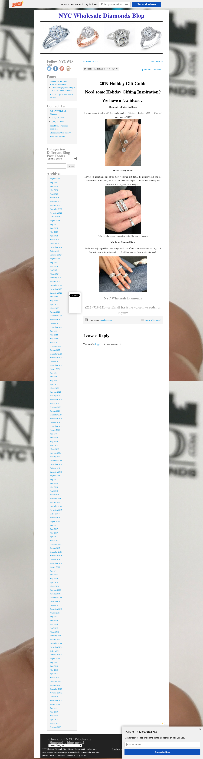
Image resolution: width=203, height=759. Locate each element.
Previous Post (90, 61)
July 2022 (53, 331)
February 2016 (55, 590)
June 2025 (54, 228)
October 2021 (55, 361)
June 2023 (54, 296)
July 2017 (53, 525)
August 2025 (55, 220)
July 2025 (53, 224)
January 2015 (55, 639)
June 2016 (54, 574)
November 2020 (56, 399)
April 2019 (54, 445)
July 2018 (53, 479)
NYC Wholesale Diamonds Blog (101, 15)
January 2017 (55, 548)
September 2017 (56, 517)
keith (89, 69)
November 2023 (56, 289)
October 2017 (55, 513)
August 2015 (55, 612)
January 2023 (55, 312)
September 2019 (56, 426)
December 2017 (56, 506)
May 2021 (54, 380)
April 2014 (54, 673)
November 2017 (56, 510)
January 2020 (55, 411)
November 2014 (56, 647)
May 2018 (54, 487)
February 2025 (55, 243)
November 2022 (56, 319)
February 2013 (55, 727)
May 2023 (54, 300)
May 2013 (54, 715)
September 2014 (56, 654)
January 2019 (55, 456)
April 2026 (54, 193)
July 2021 (53, 372)
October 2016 (55, 559)
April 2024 (54, 270)
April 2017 (54, 536)
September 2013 (56, 700)
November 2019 (56, 418)
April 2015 (54, 628)
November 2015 (56, 601)
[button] (78, 4)
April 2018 (54, 491)
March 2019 (54, 449)
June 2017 (54, 529)
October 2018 (55, 468)
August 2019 (55, 430)
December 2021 (56, 353)
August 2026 (55, 178)
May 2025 (54, 232)
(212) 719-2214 (58, 117)
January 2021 (55, 395)
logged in (99, 344)
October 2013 (55, 696)
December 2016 (56, 551)
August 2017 (55, 521)
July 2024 (53, 262)
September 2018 (56, 472)
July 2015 (53, 616)
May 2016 (54, 578)
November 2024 (56, 247)
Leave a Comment (153, 319)
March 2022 (54, 342)
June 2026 (54, 186)
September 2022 (56, 327)
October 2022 (55, 323)
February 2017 (55, 544)
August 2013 (55, 704)
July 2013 (53, 708)
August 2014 (55, 658)
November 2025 (56, 213)
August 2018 (55, 475)
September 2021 (56, 365)
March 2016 (54, 586)
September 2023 (56, 293)
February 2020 (55, 407)
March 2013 (54, 723)
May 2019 (54, 441)
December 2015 (56, 597)
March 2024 (54, 273)
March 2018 (54, 494)
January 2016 (55, 593)
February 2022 (55, 346)
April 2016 (54, 582)
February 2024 (55, 277)
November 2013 (56, 692)
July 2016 (53, 571)
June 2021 (54, 376)
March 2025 (54, 239)
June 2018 (54, 483)
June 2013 (54, 711)
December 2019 (56, 414)
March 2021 (54, 388)
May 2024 (54, 266)
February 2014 (55, 681)
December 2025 (56, 209)
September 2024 (56, 254)
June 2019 (54, 437)
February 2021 (55, 392)
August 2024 (55, 258)
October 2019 (55, 422)
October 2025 (55, 216)
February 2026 (55, 201)
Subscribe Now (146, 4)
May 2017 (54, 532)
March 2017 (54, 540)
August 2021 (55, 369)
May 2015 (54, 624)
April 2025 (54, 235)
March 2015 (54, 631)
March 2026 (54, 197)
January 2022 (55, 350)
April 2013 (54, 719)
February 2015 (55, 635)
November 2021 (56, 357)
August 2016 (55, 567)
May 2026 (54, 190)
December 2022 (56, 315)
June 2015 (54, 620)
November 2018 (56, 464)
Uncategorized (106, 319)
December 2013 (56, 689)
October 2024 (55, 251)
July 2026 (53, 182)
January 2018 (55, 502)
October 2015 (55, 605)
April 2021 (54, 384)
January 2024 (55, 281)
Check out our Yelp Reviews (61, 132)
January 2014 (55, 685)
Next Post (157, 61)
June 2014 (54, 666)
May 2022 (54, 338)
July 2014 (53, 662)
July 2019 (53, 433)
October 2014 (55, 651)
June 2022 (54, 334)
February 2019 (55, 452)
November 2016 (56, 555)
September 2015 (56, 609)
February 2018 (55, 498)
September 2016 (56, 563)
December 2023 (56, 285)
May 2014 (54, 670)
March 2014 (54, 677)
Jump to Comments (151, 69)
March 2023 (54, 308)
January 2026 (55, 205)
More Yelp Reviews (57, 136)
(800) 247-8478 (58, 121)
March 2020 (54, 403)
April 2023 (54, 304)
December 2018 (56, 460)
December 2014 (56, 643)
